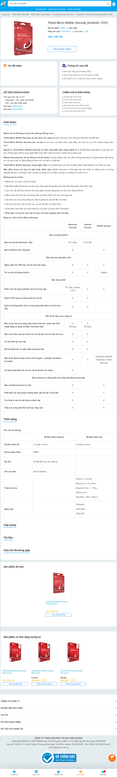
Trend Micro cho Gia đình (63, 14)
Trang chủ (5, 14)
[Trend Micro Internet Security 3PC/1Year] (44, 652)
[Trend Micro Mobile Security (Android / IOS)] (58, 583)
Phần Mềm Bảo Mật (20, 14)
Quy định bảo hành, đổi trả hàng (76, 105)
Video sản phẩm (74, 9)
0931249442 (18, 109)
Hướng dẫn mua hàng (73, 97)
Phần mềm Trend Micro (41, 14)
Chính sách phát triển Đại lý (74, 111)
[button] (36, 773)
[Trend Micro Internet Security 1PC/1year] (73, 652)
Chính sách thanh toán (72, 100)
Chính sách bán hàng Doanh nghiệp (78, 108)
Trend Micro (66, 31)
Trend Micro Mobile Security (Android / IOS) (94, 14)
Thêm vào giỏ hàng (44, 684)
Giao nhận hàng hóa (72, 102)
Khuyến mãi (41, 9)
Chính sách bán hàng (56, 9)
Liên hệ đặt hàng (62, 49)
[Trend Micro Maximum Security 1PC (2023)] (15, 652)
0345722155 (18, 106)
